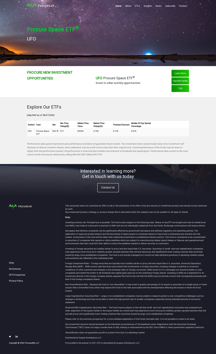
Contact (183, 6)
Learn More (180, 73)
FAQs (11, 263)
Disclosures (15, 268)
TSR (180, 88)
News (159, 6)
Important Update (180, 80)
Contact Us (108, 188)
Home (119, 6)
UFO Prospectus (17, 274)
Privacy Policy (16, 280)
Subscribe (170, 6)
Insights (148, 6)
